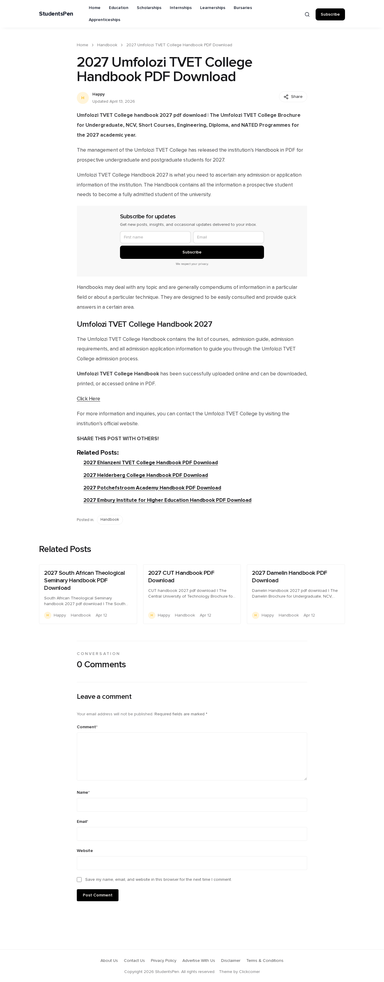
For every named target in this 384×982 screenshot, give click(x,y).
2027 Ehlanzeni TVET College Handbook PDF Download (150, 462)
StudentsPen (56, 13)
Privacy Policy (163, 961)
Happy (98, 94)
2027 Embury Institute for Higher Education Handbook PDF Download (167, 500)
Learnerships (212, 8)
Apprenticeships (104, 20)
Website (85, 851)
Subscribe (330, 14)
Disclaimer (230, 961)
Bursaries (243, 8)
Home (94, 8)
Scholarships (149, 8)
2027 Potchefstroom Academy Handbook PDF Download (152, 488)
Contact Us (134, 961)
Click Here (88, 399)
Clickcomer (249, 972)
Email (82, 822)
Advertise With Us (198, 961)
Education (118, 8)
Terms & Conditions (265, 961)
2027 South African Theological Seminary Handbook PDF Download (84, 580)
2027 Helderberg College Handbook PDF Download (145, 475)
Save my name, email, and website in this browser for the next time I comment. (158, 879)
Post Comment (97, 895)
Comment (87, 727)
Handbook (107, 45)
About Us (109, 961)
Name (83, 792)
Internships (181, 8)
